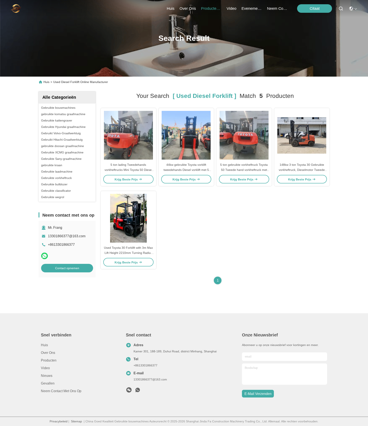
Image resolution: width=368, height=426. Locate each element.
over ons (188, 8)
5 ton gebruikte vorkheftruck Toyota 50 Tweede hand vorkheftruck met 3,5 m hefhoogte (244, 170)
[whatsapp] (44, 256)
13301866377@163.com (66, 236)
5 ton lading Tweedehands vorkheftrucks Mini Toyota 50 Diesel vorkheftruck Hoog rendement (128, 170)
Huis (170, 8)
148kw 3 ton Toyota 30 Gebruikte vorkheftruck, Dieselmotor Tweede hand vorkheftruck (302, 170)
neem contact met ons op (277, 8)
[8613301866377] (138, 391)
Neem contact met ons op (61, 391)
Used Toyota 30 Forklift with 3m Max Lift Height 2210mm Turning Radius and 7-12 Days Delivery (128, 253)
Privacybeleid (59, 421)
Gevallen (48, 383)
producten (209, 8)
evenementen (252, 8)
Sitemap (76, 421)
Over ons (48, 353)
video (231, 8)
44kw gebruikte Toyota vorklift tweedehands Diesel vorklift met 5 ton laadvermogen (186, 170)
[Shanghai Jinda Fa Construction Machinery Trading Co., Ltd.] (16, 8)
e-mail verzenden (258, 394)
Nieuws (46, 375)
